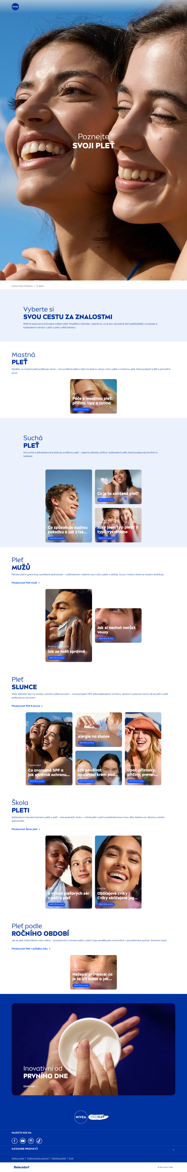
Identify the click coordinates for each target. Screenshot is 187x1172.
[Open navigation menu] (170, 6)
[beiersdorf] (21, 1167)
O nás (71, 1158)
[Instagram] (31, 1141)
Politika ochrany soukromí (38, 1158)
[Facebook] (15, 1141)
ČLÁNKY (40, 286)
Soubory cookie (18, 1158)
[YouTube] (23, 1141)
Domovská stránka (22, 286)
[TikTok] (39, 1141)
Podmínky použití (59, 1158)
